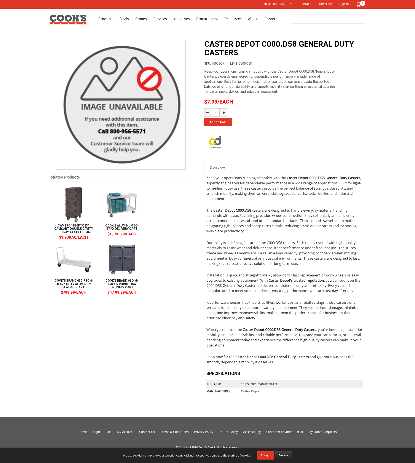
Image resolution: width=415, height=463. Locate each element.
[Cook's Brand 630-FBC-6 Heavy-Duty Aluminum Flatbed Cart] (73, 259)
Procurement (207, 18)
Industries (181, 18)
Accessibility (252, 432)
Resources (233, 18)
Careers (271, 18)
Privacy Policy (203, 432)
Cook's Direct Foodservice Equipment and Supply (68, 21)
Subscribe (325, 4)
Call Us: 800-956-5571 (277, 4)
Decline (283, 455)
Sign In (344, 4)
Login (96, 432)
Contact (305, 4)
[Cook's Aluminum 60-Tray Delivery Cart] (121, 204)
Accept (265, 455)
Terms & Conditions (174, 432)
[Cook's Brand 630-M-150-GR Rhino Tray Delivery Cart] (121, 259)
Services (160, 18)
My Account (125, 432)
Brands (141, 18)
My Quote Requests (322, 432)
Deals (124, 18)
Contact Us (147, 432)
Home (82, 432)
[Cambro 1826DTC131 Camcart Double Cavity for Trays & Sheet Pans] (73, 204)
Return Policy (228, 432)
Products (105, 18)
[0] (358, 4)
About (253, 18)
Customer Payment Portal (284, 432)
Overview (217, 167)
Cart (108, 432)
